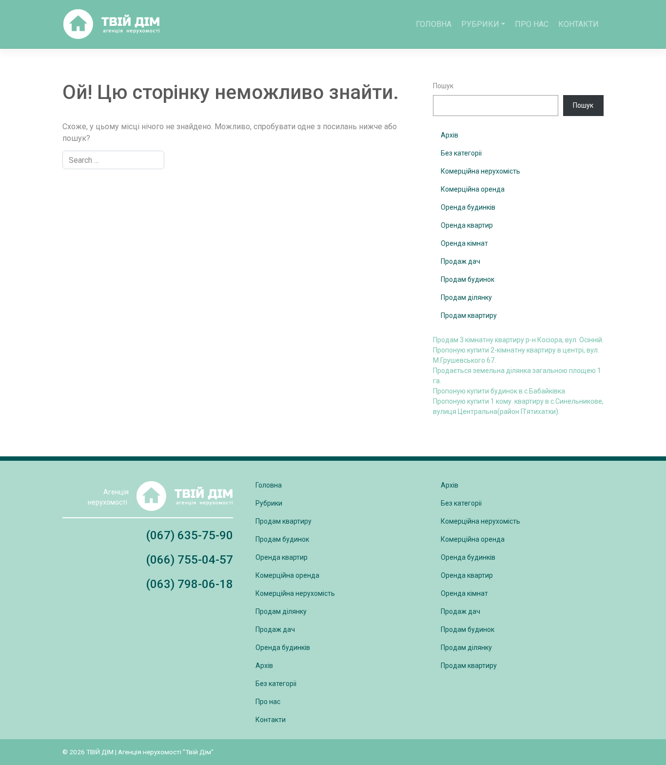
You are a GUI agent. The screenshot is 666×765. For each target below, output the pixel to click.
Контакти (578, 24)
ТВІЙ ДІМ (100, 752)
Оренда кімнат (464, 243)
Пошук (443, 86)
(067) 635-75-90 (189, 535)
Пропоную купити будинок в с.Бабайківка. (500, 391)
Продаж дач (460, 261)
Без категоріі (461, 153)
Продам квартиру (469, 315)
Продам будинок (467, 279)
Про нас (531, 24)
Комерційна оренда (473, 189)
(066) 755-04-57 (189, 560)
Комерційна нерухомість (480, 171)
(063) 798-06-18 (189, 584)
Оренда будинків (468, 207)
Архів (449, 135)
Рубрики (480, 24)
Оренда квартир (467, 225)
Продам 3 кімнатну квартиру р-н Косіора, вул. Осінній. (518, 340)
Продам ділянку (466, 297)
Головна (433, 24)
